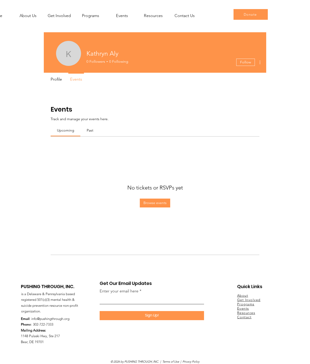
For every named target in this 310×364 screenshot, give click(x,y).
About (242, 295)
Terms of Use (170, 361)
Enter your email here (119, 291)
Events (243, 308)
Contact (244, 317)
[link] (65, 130)
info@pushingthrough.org (50, 319)
